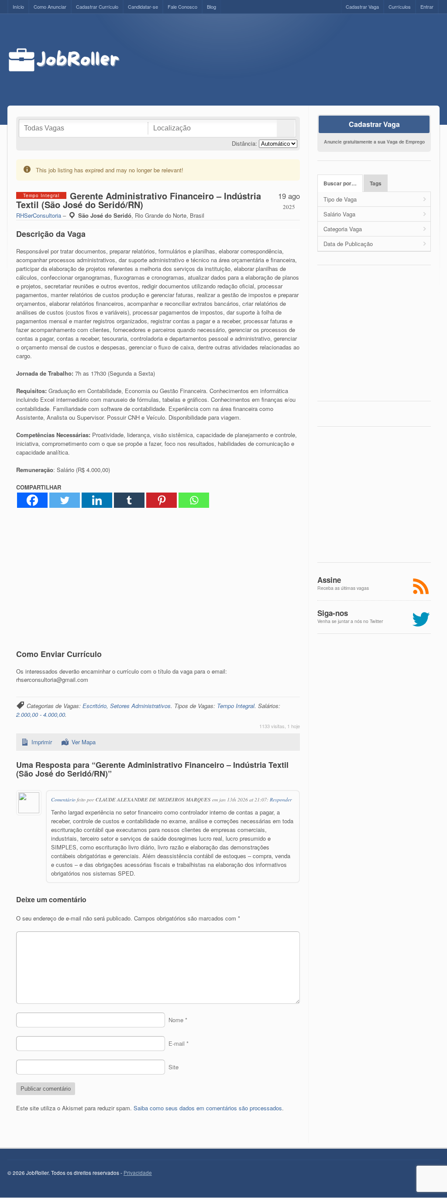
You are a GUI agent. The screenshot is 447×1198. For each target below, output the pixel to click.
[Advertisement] (288, 59)
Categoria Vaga (342, 229)
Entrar (426, 6)
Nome (177, 1020)
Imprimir (41, 742)
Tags (376, 183)
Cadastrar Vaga (362, 6)
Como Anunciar (50, 6)
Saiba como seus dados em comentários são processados (208, 1108)
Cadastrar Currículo (97, 6)
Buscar (286, 128)
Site (173, 1067)
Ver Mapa (84, 742)
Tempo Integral (235, 706)
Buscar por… (340, 183)
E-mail (178, 1043)
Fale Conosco (182, 6)
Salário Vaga (339, 214)
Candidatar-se (143, 6)
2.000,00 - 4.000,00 (40, 714)
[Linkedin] (97, 500)
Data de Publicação (348, 244)
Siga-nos (332, 613)
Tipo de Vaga (340, 199)
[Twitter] (64, 500)
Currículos (400, 6)
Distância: (244, 143)
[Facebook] (32, 500)
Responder (281, 799)
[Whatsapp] (194, 500)
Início (18, 6)
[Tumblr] (129, 500)
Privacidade (138, 1172)
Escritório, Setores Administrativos (127, 706)
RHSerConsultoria (38, 215)
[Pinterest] (161, 500)
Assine (329, 580)
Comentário (63, 799)
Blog (211, 6)
